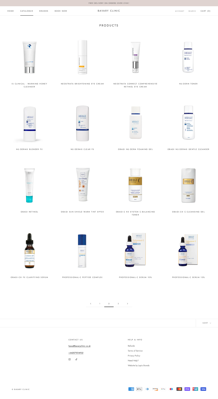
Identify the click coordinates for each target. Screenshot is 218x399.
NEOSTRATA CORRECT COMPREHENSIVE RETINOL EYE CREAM (135, 85)
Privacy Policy (134, 355)
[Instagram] (70, 359)
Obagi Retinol (29, 211)
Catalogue (26, 11)
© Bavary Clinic (21, 389)
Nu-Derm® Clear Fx (82, 149)
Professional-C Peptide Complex (82, 277)
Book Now (61, 11)
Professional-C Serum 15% (188, 277)
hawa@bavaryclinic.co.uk (79, 345)
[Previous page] (90, 303)
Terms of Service (135, 350)
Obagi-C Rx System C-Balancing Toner (135, 213)
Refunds (131, 345)
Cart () (206, 11)
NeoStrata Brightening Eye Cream (82, 83)
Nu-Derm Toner (188, 83)
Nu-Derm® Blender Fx (29, 149)
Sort (206, 323)
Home (10, 11)
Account (179, 11)
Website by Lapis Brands (138, 365)
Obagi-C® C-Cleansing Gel (188, 211)
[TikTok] (76, 359)
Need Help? (133, 360)
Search (192, 11)
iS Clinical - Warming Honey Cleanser (29, 85)
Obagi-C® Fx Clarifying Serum (29, 277)
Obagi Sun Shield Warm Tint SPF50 (82, 211)
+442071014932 (76, 352)
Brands (43, 11)
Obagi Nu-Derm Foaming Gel (135, 149)
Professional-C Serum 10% (135, 277)
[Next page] (127, 303)
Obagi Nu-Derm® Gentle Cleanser (189, 149)
